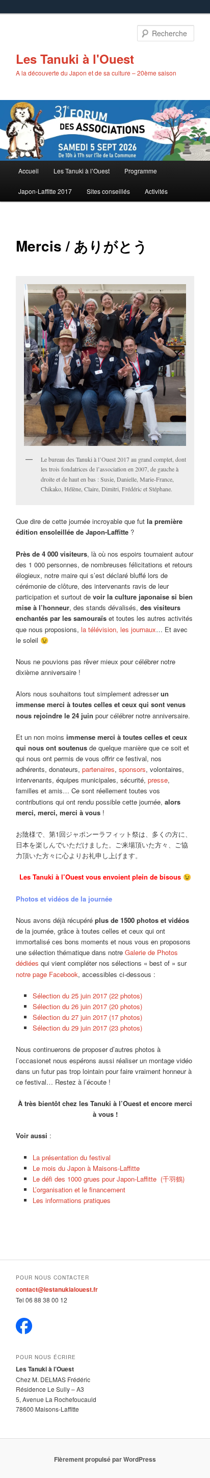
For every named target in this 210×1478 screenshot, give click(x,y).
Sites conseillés (108, 191)
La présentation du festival (72, 1157)
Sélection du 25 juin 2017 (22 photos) (87, 995)
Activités (156, 191)
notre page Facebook (47, 974)
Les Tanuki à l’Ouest (82, 170)
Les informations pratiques (72, 1200)
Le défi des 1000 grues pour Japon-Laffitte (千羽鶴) (109, 1179)
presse (158, 780)
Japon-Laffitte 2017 (45, 191)
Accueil (28, 170)
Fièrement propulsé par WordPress (105, 1459)
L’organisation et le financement (79, 1189)
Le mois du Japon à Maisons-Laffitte (86, 1168)
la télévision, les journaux (118, 629)
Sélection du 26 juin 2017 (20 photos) (87, 1006)
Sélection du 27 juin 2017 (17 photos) (87, 1017)
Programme (140, 170)
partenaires (98, 769)
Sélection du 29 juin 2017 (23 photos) (87, 1028)
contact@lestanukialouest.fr (57, 1289)
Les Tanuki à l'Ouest (75, 58)
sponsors (132, 769)
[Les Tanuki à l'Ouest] (24, 1331)
